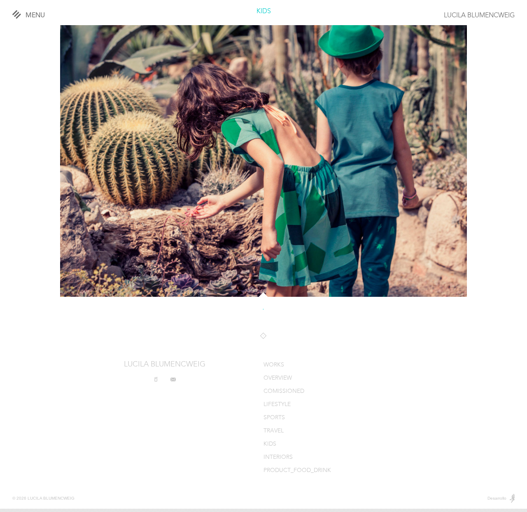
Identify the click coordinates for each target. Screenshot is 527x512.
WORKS (274, 365)
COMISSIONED (284, 391)
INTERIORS (278, 457)
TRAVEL (274, 431)
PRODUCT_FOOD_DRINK (297, 470)
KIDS (264, 11)
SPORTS (274, 418)
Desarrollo (496, 498)
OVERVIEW (278, 378)
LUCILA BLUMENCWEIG (479, 15)
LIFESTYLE (277, 405)
